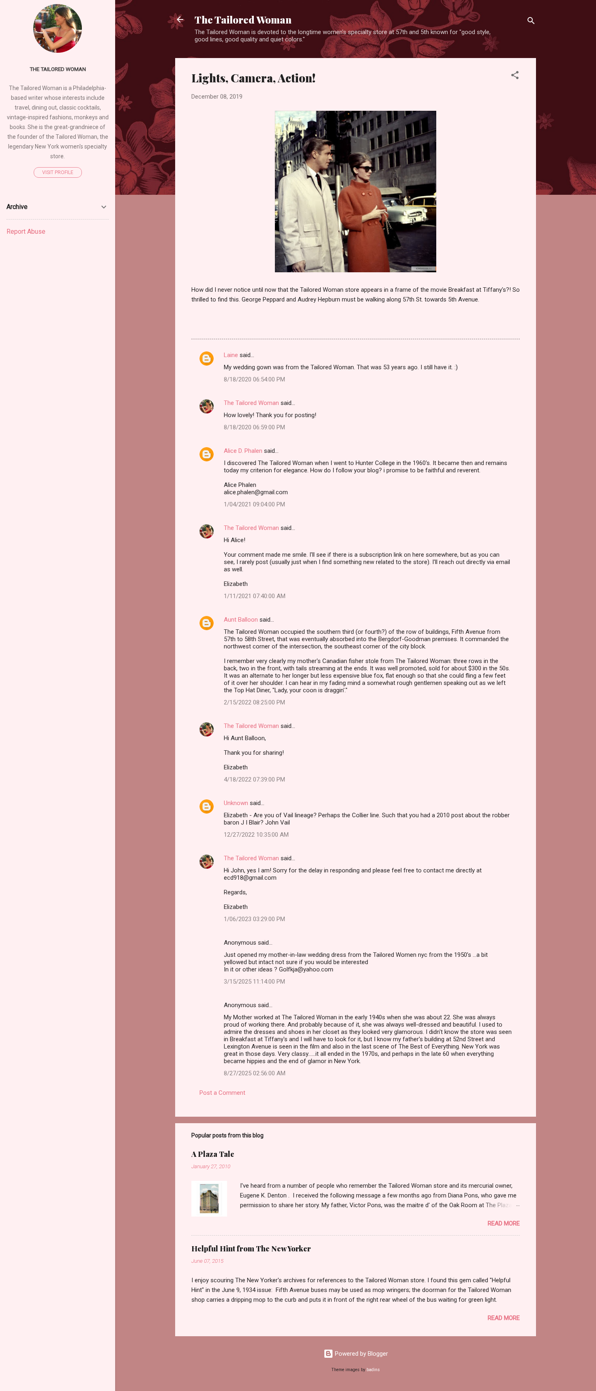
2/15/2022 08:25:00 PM (254, 702)
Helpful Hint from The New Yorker (251, 1248)
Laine (231, 355)
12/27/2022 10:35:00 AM (256, 834)
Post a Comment (222, 1092)
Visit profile (57, 172)
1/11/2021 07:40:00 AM (254, 596)
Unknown (236, 803)
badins (373, 1369)
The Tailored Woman (243, 19)
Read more (504, 1223)
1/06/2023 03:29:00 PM (254, 919)
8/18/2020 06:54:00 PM (254, 379)
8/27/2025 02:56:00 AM (254, 1073)
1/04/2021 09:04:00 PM (254, 504)
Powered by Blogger (360, 1353)
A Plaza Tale (212, 1154)
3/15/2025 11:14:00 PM (254, 981)
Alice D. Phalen (243, 450)
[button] (515, 76)
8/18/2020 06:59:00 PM (254, 427)
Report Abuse (25, 231)
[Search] (531, 22)
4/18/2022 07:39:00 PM (254, 779)
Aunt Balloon (241, 619)
